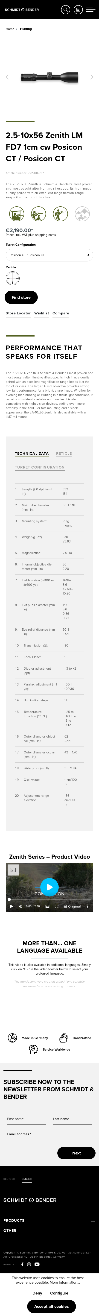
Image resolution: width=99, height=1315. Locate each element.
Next (76, 1153)
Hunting (25, 29)
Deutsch (9, 1179)
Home (10, 29)
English (27, 1179)
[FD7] (13, 278)
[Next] (92, 77)
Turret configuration (40, 467)
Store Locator (18, 313)
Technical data (32, 453)
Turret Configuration (21, 245)
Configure (59, 1293)
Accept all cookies (51, 1306)
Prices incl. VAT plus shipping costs (31, 234)
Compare (60, 313)
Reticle (64, 453)
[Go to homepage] (21, 9)
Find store (21, 297)
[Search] (65, 9)
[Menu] (91, 9)
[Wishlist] (78, 9)
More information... (65, 1282)
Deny (37, 1293)
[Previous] (6, 77)
